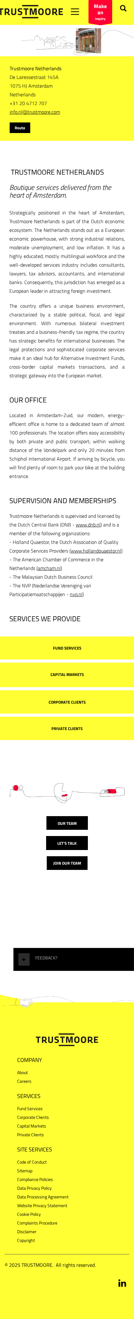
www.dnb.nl (88, 524)
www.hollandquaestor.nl (96, 550)
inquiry (100, 11)
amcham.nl (49, 568)
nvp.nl (76, 594)
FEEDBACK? (46, 957)
